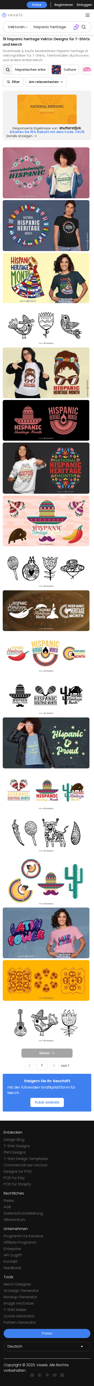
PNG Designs (15, 1152)
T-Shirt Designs (17, 1146)
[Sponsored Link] (47, 109)
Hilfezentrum (15, 1219)
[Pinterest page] (47, 1375)
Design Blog (14, 1139)
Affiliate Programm (20, 1242)
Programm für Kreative (23, 1236)
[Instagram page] (32, 1375)
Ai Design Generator (21, 1290)
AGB (7, 1207)
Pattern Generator (20, 1322)
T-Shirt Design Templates (26, 1158)
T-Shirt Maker (15, 1309)
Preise (9, 1200)
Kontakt (10, 1261)
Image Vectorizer (19, 1303)
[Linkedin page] (62, 1375)
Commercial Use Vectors (25, 1165)
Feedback (12, 1267)
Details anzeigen (19, 136)
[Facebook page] (39, 1375)
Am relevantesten (44, 82)
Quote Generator (19, 1316)
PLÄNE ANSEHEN (47, 1102)
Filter (16, 82)
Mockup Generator (20, 1297)
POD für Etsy (14, 1177)
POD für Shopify (17, 1184)
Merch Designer (17, 1284)
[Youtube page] (54, 1375)
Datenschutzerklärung (23, 1213)
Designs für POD (18, 1171)
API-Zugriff (13, 1255)
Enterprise (12, 1248)
